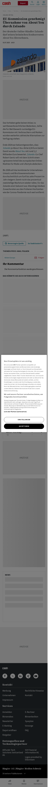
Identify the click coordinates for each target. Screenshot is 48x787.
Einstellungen (24, 420)
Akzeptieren (24, 426)
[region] (24, 393)
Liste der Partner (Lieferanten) (15, 411)
